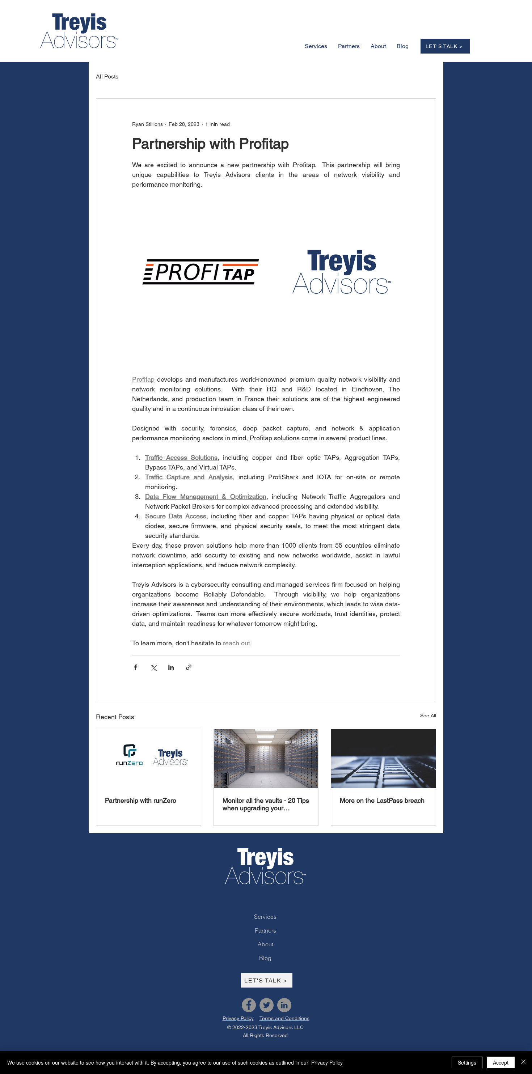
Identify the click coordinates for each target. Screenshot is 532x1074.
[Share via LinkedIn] (171, 667)
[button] (378, 46)
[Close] (523, 1062)
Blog (265, 957)
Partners (265, 930)
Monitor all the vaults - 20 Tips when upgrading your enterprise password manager (266, 804)
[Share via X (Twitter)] (153, 667)
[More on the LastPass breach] (383, 758)
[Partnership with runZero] (148, 758)
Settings (467, 1062)
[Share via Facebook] (135, 667)
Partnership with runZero (140, 800)
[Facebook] (249, 1005)
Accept (500, 1062)
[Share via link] (188, 667)
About (265, 944)
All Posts (107, 76)
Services (265, 916)
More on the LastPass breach (382, 800)
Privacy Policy (327, 1062)
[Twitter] (266, 1005)
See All (428, 715)
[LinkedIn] (284, 1005)
